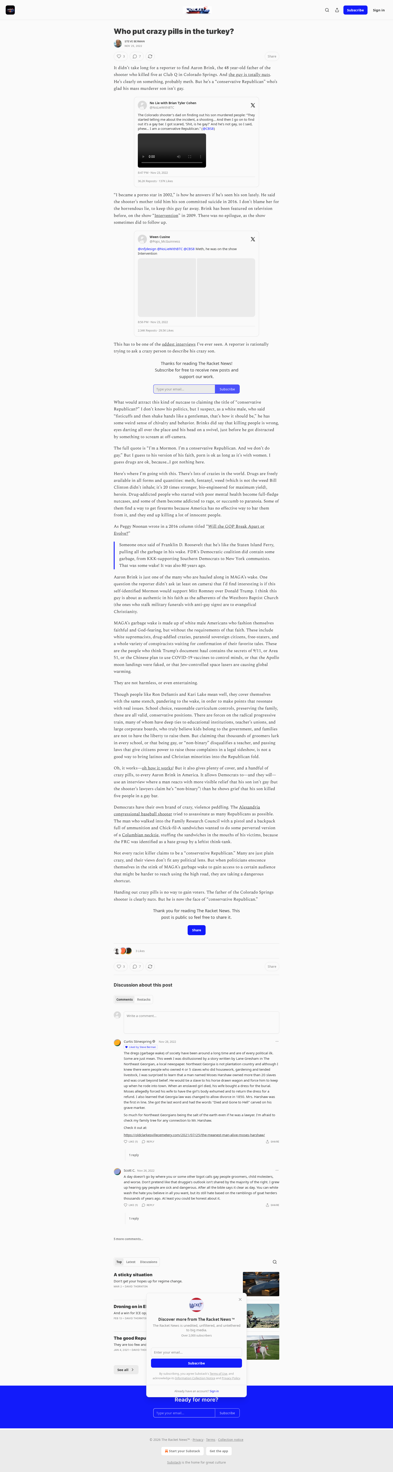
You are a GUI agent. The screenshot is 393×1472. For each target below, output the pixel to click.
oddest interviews (179, 344)
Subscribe (355, 10)
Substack (174, 1462)
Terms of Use (218, 1374)
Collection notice (230, 1439)
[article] (196, 1284)
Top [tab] (119, 1262)
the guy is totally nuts (249, 74)
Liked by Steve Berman (142, 1047)
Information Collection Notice (195, 1378)
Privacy (198, 1439)
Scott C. (129, 1170)
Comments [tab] (124, 999)
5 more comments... (128, 1239)
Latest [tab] (131, 1262)
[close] (240, 1299)
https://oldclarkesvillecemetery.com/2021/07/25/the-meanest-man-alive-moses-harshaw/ (194, 1135)
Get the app (219, 1451)
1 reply (134, 1155)
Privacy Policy (231, 1378)
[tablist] (133, 999)
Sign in (379, 10)
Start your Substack (184, 1451)
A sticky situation (133, 1274)
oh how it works (157, 768)
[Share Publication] (337, 10)
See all (122, 1369)
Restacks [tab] (143, 999)
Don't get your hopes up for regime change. (148, 1281)
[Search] (327, 10)
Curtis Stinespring (137, 1041)
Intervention (166, 215)
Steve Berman (135, 41)
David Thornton (136, 1286)
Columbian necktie (140, 835)
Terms (210, 1439)
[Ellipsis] (277, 1041)
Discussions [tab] (148, 1262)
